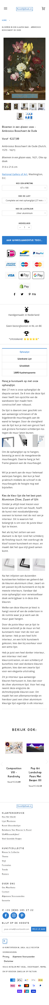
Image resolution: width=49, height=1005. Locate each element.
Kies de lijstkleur (24, 209)
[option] (24, 69)
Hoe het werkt (9, 817)
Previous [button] (6, 69)
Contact (5, 891)
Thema (5, 856)
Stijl (4, 861)
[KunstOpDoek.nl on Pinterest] (22, 916)
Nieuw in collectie (10, 852)
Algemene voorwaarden (13, 896)
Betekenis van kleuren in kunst (17, 830)
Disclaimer (8, 961)
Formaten (6, 865)
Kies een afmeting (24, 183)
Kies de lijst (24, 196)
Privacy (6, 956)
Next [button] (42, 69)
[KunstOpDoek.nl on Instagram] (14, 916)
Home (4, 20)
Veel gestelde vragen (12, 838)
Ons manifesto (8, 887)
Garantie (6, 900)
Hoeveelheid (24, 223)
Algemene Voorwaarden (24, 956)
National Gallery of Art (14, 174)
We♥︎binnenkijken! (10, 834)
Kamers (5, 874)
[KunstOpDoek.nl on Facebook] (6, 916)
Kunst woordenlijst (11, 825)
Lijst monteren (9, 821)
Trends (5, 869)
